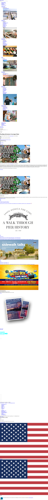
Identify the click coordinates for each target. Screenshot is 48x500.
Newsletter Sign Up (2, 422)
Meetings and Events (4, 404)
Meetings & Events (4, 125)
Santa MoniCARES (4, 410)
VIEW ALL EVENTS (2, 198)
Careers (2, 413)
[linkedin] (2, 398)
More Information (31, 497)
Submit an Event (3, 2)
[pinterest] (2, 399)
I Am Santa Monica (4, 412)
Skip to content (2, 0)
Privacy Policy (1, 416)
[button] (24, 477)
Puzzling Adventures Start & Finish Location (5, 139)
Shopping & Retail (4, 105)
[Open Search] (3, 127)
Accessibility (3, 408)
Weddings (3, 3)
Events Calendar (11, 163)
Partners (2, 406)
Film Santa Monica (4, 123)
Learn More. (1, 169)
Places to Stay (3, 71)
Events (2, 57)
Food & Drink (3, 38)
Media (2, 407)
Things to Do (3, 20)
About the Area (3, 6)
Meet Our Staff (3, 411)
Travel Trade (3, 4)
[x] (25, 394)
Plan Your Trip (3, 86)
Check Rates (4, 74)
